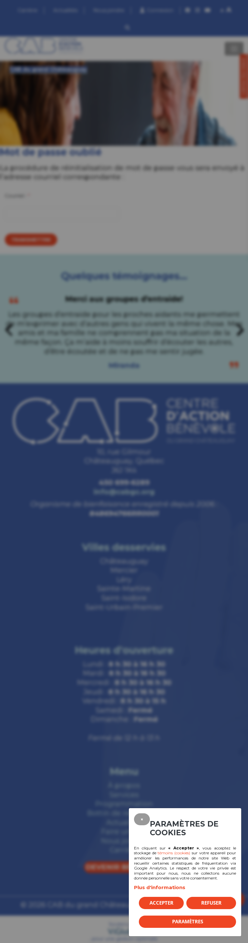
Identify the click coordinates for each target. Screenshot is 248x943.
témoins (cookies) (174, 852)
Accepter (161, 902)
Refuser (211, 902)
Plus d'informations (159, 887)
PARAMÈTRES (187, 921)
